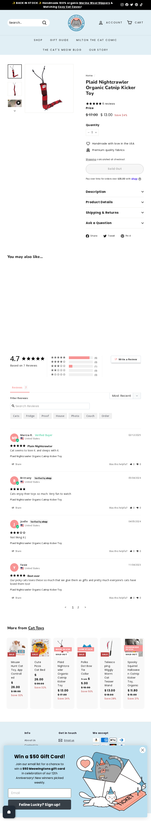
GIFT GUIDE (59, 40)
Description (96, 192)
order (105, 416)
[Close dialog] (142, 750)
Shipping (91, 159)
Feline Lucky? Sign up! (39, 804)
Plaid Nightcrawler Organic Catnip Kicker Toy (36, 456)
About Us (30, 740)
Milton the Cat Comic (96, 40)
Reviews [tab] (17, 387)
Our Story (98, 50)
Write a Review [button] (128, 359)
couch (90, 416)
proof (45, 416)
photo (75, 416)
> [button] (85, 607)
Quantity (92, 125)
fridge (30, 416)
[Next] (14, 110)
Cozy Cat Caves (69, 7)
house (60, 416)
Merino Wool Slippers (94, 3)
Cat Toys (36, 628)
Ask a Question (99, 223)
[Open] (9, 812)
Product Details (99, 202)
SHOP (38, 40)
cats (16, 416)
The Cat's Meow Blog (62, 50)
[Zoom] (49, 88)
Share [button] (18, 464)
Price (90, 108)
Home (89, 75)
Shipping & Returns (102, 212)
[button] (132, 464)
